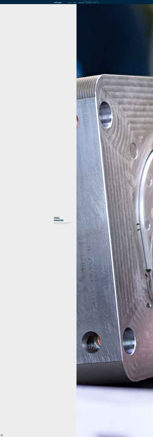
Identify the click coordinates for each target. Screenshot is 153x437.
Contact (93, 1)
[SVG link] (58, 2)
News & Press (85, 1)
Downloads (89, 1)
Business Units (81, 2)
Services (75, 2)
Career (94, 2)
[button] (2, 435)
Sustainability (89, 2)
